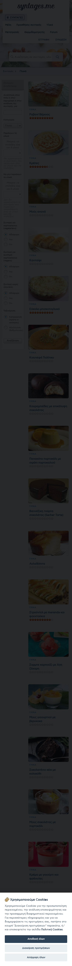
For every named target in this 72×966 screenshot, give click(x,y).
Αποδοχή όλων (36, 938)
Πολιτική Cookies (52, 929)
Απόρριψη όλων (36, 957)
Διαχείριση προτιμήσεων (36, 948)
